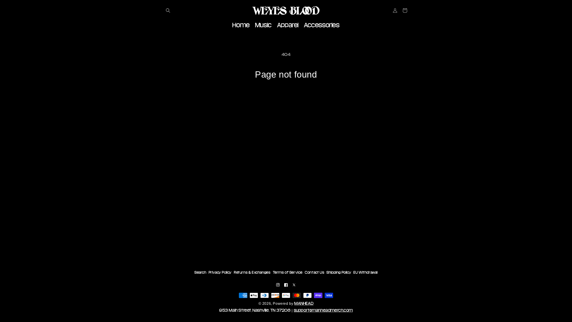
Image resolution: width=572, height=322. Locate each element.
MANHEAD (303, 303)
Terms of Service (288, 272)
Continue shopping (286, 97)
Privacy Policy (220, 272)
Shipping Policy (338, 272)
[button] (168, 10)
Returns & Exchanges (252, 272)
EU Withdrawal (365, 272)
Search (200, 272)
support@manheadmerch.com (323, 310)
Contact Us (314, 272)
